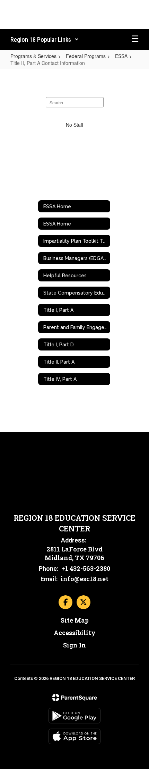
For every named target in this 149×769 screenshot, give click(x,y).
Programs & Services (33, 55)
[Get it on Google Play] (74, 715)
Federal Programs (86, 55)
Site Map (75, 620)
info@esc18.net (84, 579)
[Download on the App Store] (74, 736)
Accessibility (75, 632)
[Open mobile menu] (135, 39)
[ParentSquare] (75, 697)
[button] (44, 39)
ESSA (121, 55)
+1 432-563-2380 (85, 568)
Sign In (74, 645)
